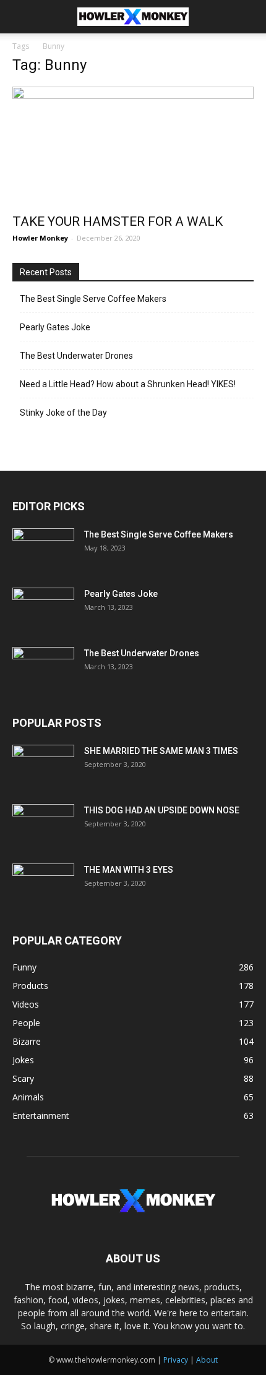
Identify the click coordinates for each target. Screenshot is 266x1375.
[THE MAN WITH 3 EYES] (43, 885)
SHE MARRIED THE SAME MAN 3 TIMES (161, 751)
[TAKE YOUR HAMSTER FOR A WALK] (133, 146)
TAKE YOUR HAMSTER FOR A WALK (117, 221)
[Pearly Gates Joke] (43, 609)
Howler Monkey (40, 237)
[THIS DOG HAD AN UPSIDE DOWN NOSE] (43, 825)
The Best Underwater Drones (76, 356)
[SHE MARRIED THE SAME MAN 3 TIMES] (43, 766)
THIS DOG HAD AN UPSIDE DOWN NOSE (161, 810)
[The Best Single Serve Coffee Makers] (43, 550)
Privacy (175, 1360)
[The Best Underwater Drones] (43, 668)
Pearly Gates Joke (55, 327)
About (207, 1360)
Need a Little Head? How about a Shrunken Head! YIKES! (128, 384)
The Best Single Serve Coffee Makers (93, 299)
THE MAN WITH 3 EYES (128, 870)
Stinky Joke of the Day (63, 413)
